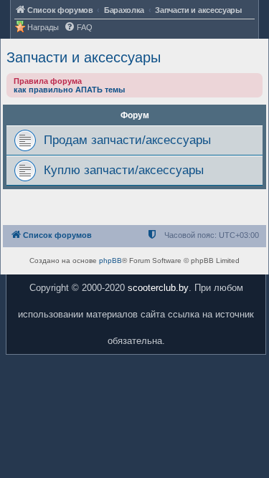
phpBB (110, 260)
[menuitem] (78, 27)
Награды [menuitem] (43, 27)
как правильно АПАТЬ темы (69, 89)
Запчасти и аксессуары (83, 57)
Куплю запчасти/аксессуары (124, 169)
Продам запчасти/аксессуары (127, 139)
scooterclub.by (158, 287)
